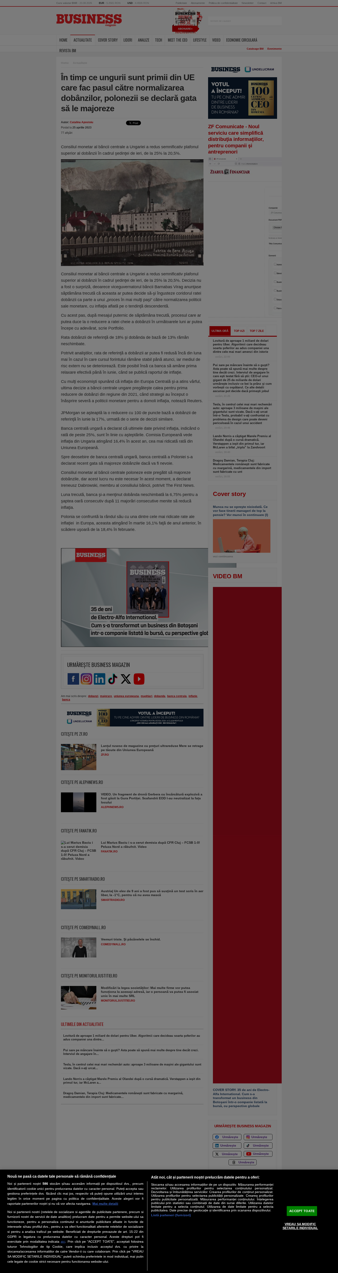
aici (63, 1241)
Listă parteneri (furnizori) (171, 1215)
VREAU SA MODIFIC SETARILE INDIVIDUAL (300, 1226)
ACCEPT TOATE (302, 1211)
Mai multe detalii (105, 1203)
